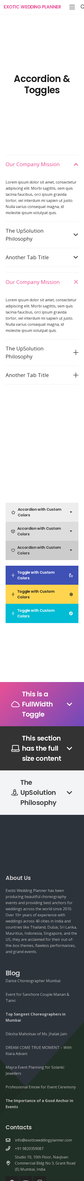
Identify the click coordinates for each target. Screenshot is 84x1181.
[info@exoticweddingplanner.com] (10, 1140)
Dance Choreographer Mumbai (33, 980)
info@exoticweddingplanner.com (43, 1140)
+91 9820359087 (29, 1148)
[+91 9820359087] (10, 1148)
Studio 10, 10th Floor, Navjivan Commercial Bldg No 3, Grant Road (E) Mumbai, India (45, 1163)
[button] (72, 7)
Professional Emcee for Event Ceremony (41, 1087)
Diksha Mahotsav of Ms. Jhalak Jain (36, 1033)
